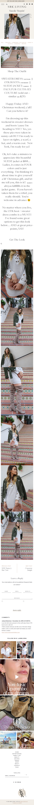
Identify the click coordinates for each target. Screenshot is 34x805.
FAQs (17, 767)
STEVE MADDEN (24, 82)
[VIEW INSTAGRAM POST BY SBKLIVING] (14, 656)
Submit (25, 774)
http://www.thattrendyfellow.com (11, 632)
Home (17, 752)
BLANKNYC (26, 86)
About (17, 763)
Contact (17, 765)
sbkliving (7, 642)
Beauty (17, 757)
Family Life (17, 755)
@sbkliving (22, 638)
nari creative (24, 801)
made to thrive (17, 802)
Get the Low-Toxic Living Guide (15, 1)
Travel (17, 760)
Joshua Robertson (7, 621)
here (18, 97)
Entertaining (17, 753)
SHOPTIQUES (27, 79)
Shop (17, 762)
